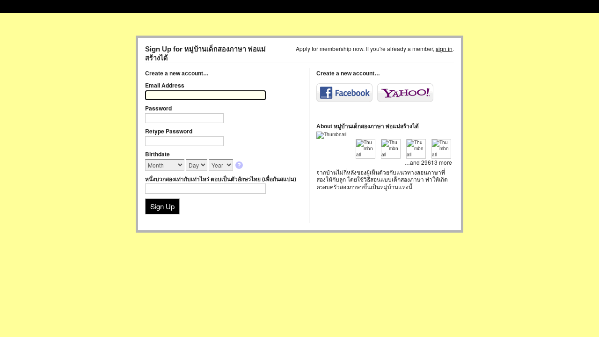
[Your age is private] (239, 165)
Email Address (164, 85)
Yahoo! (405, 92)
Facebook (344, 92)
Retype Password (168, 131)
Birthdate (157, 154)
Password (158, 108)
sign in (444, 48)
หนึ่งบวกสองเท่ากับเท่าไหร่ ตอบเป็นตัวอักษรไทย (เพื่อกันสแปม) (220, 179)
